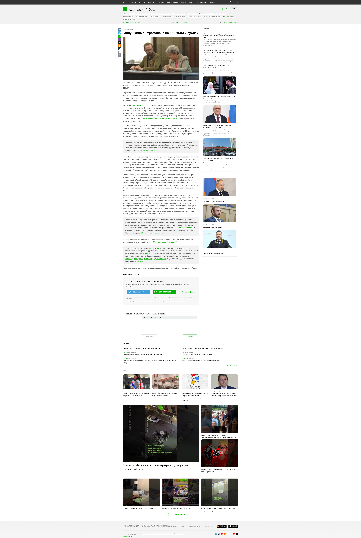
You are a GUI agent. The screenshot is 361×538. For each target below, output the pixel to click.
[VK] (119, 29)
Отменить (190, 336)
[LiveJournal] (119, 49)
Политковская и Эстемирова (164, 242)
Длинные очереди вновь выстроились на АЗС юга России (218, 159)
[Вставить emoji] (160, 317)
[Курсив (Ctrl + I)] (148, 317)
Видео (191, 2)
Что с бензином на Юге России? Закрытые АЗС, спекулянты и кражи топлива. (218, 509)
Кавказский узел (138, 105)
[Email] (119, 52)
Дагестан (194, 13)
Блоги (183, 2)
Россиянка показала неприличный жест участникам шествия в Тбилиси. (176, 509)
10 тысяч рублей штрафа (145, 150)
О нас (183, 526)
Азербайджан (145, 13)
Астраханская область (164, 13)
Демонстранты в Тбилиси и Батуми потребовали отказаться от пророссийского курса (136, 395)
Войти (234, 8)
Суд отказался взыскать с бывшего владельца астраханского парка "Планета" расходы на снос (219, 35)
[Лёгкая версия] (230, 2)
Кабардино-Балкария (212, 13)
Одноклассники (160, 259)
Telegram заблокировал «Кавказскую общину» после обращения (218, 470)
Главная (125, 25)
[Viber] (119, 39)
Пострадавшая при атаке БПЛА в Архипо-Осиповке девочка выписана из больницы (218, 51)
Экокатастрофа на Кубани (230, 22)
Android (151, 248)
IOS (157, 248)
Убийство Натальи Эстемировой (154, 233)
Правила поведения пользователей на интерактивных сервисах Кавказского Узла (162, 534)
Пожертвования (208, 526)
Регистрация (149, 336)
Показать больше (181, 514)
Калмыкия (222, 13)
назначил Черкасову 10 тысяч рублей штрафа (158, 118)
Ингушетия (202, 13)
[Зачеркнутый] (155, 317)
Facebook (128, 259)
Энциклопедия (164, 2)
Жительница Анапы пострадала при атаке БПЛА (142, 348)
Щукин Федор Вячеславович (213, 253)
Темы (134, 2)
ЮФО (134, 19)
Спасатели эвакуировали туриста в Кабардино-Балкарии (216, 66)
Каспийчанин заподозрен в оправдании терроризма (201, 360)
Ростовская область (180, 16)
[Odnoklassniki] (119, 45)
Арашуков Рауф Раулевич (212, 227)
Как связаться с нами (194, 526)
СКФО (205, 16)
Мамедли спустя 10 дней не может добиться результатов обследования (224, 394)
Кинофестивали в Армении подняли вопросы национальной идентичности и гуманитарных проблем (195, 396)
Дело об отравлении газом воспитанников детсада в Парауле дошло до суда (150, 361)
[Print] (119, 55)
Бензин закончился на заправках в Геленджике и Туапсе (164, 394)
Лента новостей (133, 25)
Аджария (132, 13)
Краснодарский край (141, 16)
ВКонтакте (148, 259)
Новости (126, 2)
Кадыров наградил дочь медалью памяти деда (219, 96)
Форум (175, 2)
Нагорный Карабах (154, 16)
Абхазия (125, 13)
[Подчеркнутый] (152, 317)
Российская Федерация (167, 16)
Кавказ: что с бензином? (132, 22)
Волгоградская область (178, 13)
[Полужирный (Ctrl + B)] (144, 317)
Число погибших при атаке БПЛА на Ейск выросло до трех (203, 348)
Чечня (223, 16)
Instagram (138, 259)
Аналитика (152, 2)
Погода (213, 2)
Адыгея (138, 13)
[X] (119, 42)
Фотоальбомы (202, 2)
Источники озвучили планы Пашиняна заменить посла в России (217, 126)
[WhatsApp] (119, 36)
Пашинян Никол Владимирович (214, 201)
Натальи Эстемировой (184, 228)
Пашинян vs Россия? (180, 22)
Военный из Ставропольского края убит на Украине (143, 354)
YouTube (140, 261)
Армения (154, 13)
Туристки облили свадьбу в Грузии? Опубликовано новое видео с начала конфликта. (218, 436)
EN (237, 2)
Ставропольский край (214, 16)
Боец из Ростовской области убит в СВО (197, 354)
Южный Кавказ (127, 19)
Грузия (188, 13)
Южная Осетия (231, 16)
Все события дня (232, 365)
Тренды (142, 2)
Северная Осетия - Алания (194, 16)
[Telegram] (119, 33)
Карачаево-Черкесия (128, 16)
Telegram (148, 253)
